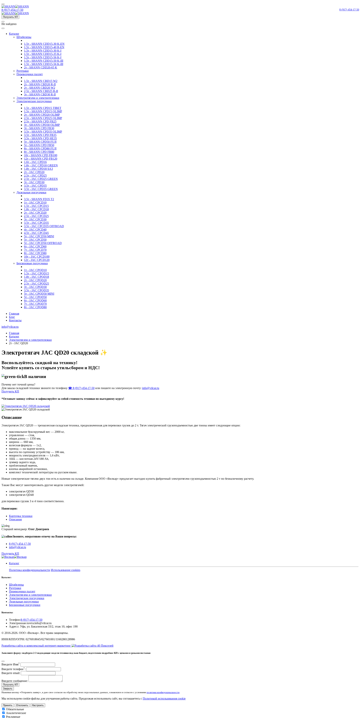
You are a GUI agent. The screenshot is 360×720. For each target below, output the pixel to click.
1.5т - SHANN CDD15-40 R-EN (44, 47)
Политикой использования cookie (164, 698)
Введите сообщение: (15, 680)
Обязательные (15, 709)
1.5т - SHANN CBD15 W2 (40, 81)
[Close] (3, 661)
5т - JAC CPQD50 (35, 297)
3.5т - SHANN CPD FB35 (40, 135)
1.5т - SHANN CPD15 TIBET (42, 108)
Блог (12, 317)
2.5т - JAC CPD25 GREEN (41, 178)
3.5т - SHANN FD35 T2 (39, 199)
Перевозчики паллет (29, 74)
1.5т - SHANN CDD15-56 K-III (43, 64)
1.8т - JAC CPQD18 (36, 276)
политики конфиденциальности (163, 692)
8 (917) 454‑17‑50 (349, 9)
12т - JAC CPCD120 (37, 260)
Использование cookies (65, 570)
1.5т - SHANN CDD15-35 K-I (42, 54)
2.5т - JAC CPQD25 (36, 283)
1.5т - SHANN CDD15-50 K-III (43, 60)
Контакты (15, 320)
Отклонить (22, 705)
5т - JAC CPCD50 (35, 239)
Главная (14, 313)
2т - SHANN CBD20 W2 (39, 87)
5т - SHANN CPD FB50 (39, 145)
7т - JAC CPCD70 (35, 249)
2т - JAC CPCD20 (35, 212)
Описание (15, 519)
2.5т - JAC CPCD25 (36, 216)
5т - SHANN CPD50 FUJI (40, 141)
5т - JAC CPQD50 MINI (39, 293)
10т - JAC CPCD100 (37, 256)
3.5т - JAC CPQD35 (36, 290)
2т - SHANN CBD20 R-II (40, 84)
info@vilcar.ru (10, 326)
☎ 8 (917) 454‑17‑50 (81, 388)
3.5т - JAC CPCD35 (36, 222)
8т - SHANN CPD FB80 (39, 151)
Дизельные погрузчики (31, 192)
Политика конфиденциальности (29, 570)
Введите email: (11, 673)
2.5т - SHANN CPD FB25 (40, 121)
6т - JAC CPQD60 (35, 300)
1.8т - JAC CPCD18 (36, 209)
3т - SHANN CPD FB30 (39, 128)
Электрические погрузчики (34, 101)
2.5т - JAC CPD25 (35, 175)
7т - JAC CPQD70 (35, 303)
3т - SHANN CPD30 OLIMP (42, 124)
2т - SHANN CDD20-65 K (40, 67)
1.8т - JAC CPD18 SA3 (38, 168)
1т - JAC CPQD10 (35, 270)
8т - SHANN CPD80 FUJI (40, 148)
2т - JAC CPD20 (34, 172)
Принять (7, 705)
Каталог (14, 33)
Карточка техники (20, 516)
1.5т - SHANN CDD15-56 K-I (42, 57)
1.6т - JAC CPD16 (35, 162)
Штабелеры (23, 37)
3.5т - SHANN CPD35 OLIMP (43, 131)
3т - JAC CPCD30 (35, 219)
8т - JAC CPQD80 (35, 307)
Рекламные (13, 716)
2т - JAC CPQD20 (35, 280)
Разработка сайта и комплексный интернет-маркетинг (37, 645)
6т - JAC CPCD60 (35, 246)
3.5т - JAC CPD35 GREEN (41, 189)
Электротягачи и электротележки (37, 97)
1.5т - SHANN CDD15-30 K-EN (44, 43)
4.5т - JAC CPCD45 (36, 232)
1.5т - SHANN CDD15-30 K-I (42, 50)
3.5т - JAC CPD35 (35, 185)
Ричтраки (22, 70)
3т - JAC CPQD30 (35, 287)
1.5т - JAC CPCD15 (36, 205)
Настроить (38, 705)
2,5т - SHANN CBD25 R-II (41, 91)
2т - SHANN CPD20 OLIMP (42, 114)
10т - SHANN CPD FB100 (40, 155)
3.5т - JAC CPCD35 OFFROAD (44, 226)
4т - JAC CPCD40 (35, 229)
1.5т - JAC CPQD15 (36, 273)
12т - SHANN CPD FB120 (40, 158)
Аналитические (16, 713)
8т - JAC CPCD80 (35, 253)
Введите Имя (11, 664)
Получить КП (10, 17)
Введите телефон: (14, 669)
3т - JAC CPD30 (34, 182)
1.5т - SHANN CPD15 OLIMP (43, 111)
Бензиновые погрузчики (32, 263)
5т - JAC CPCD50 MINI (39, 236)
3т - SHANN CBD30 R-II (40, 94)
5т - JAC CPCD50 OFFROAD (43, 243)
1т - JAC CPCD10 (35, 202)
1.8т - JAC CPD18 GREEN (41, 165)
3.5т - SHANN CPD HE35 (40, 138)
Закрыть (7, 688)
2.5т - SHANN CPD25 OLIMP (43, 118)
